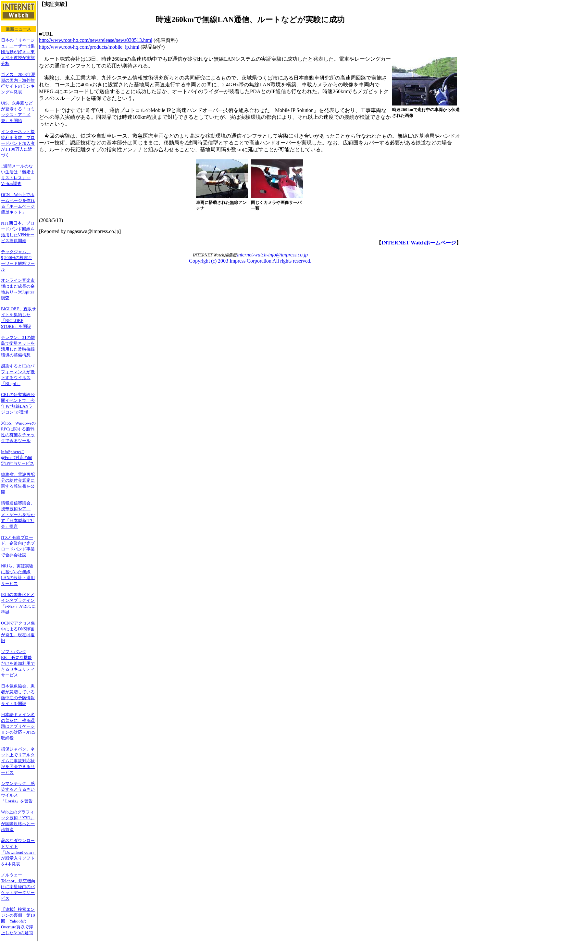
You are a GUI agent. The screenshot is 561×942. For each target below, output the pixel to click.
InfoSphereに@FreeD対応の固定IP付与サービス (17, 457)
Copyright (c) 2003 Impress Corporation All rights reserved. (250, 261)
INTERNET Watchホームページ (418, 242)
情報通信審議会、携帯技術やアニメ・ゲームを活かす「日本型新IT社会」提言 (18, 515)
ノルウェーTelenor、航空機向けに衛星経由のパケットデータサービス (18, 887)
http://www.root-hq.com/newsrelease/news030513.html (95, 40)
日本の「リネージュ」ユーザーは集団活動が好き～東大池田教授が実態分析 (18, 52)
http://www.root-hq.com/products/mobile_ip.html (89, 47)
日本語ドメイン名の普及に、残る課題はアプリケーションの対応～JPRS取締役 (18, 726)
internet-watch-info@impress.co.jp (272, 254)
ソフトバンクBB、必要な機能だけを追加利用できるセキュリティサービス (18, 663)
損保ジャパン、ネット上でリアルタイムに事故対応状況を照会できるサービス (18, 761)
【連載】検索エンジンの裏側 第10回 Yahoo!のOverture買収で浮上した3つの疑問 (18, 921)
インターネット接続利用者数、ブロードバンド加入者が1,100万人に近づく (18, 143)
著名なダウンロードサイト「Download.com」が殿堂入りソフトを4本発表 (18, 852)
